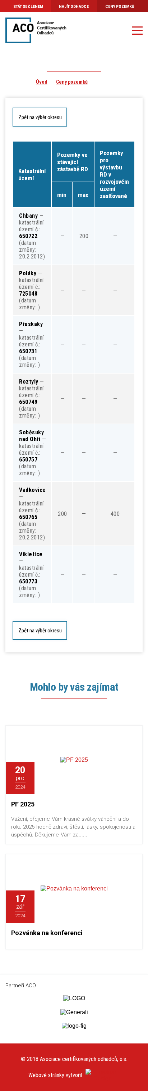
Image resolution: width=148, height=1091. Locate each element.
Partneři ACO (20, 985)
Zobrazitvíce (88, 778)
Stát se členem (28, 7)
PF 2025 (22, 804)
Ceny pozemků (119, 7)
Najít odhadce (74, 7)
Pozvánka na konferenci (47, 933)
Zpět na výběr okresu (40, 117)
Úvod (41, 82)
